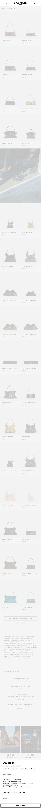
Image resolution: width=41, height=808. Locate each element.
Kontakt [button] (5, 798)
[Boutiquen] (35, 3)
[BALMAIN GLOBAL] (20, 3)
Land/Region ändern (8, 774)
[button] (6, 3)
